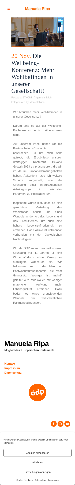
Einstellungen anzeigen (37, 472)
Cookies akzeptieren (37, 452)
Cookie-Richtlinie (24, 480)
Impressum (53, 480)
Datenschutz (40, 480)
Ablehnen (37, 462)
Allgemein (39, 97)
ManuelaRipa (36, 102)
